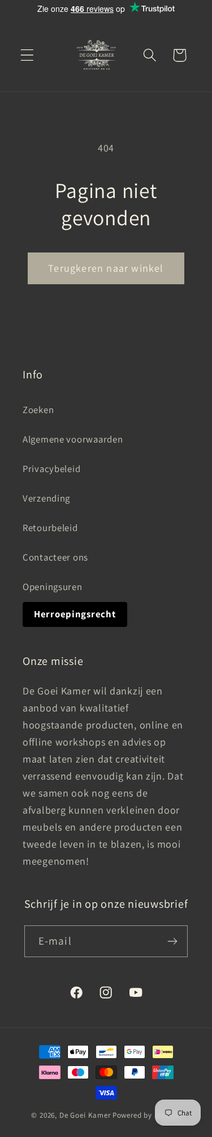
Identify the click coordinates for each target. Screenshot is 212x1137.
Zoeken (38, 409)
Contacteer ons (55, 557)
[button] (27, 55)
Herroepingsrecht (75, 614)
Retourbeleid (50, 527)
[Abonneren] (173, 941)
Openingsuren (53, 586)
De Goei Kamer (85, 1115)
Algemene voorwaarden (73, 439)
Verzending (46, 498)
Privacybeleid (51, 468)
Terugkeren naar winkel (105, 268)
